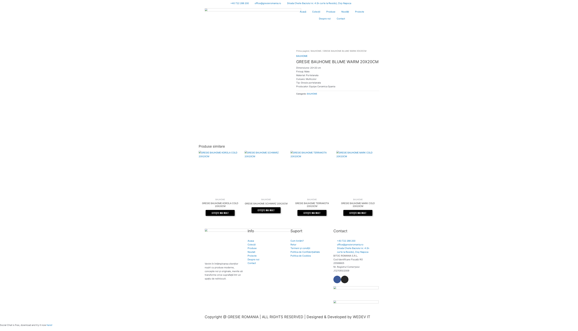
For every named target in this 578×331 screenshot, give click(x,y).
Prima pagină (302, 51)
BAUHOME (316, 51)
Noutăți (345, 11)
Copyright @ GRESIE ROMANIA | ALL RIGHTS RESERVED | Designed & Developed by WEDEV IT (287, 317)
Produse (330, 11)
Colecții (316, 11)
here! (49, 325)
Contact (341, 18)
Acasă (303, 11)
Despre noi (325, 18)
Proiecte (359, 11)
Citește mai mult (220, 212)
